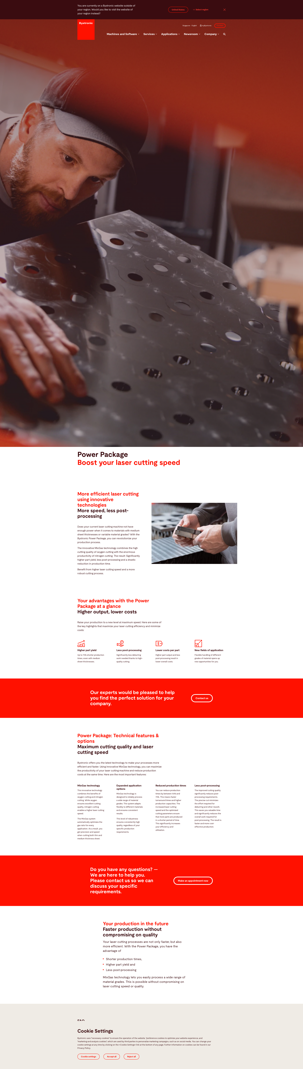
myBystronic (207, 25)
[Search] (224, 34)
